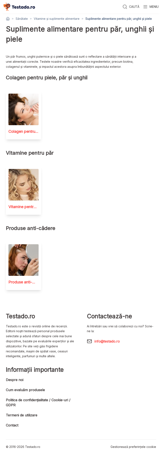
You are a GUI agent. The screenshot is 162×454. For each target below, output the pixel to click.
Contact (12, 425)
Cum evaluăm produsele (25, 390)
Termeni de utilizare (21, 415)
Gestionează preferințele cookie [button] (133, 447)
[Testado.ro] (19, 7)
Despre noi (14, 380)
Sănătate (22, 18)
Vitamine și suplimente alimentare (57, 18)
